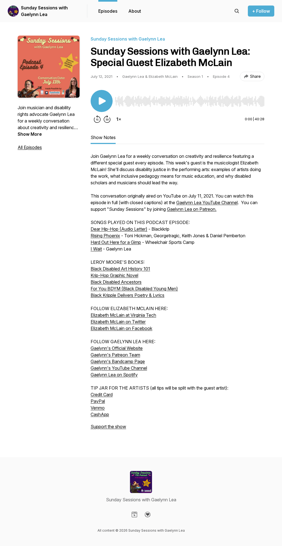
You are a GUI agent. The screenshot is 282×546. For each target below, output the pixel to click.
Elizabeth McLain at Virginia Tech (123, 315)
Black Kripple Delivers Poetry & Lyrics (127, 295)
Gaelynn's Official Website (117, 348)
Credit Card (102, 394)
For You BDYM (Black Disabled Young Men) (134, 288)
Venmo (98, 408)
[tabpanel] (177, 294)
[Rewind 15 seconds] (97, 119)
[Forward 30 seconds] (107, 119)
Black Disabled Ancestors (116, 282)
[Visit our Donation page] (147, 514)
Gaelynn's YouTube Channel (119, 368)
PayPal (98, 401)
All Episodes (30, 147)
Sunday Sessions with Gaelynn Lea (44, 11)
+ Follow (261, 11)
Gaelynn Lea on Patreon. (191, 209)
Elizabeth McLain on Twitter (118, 321)
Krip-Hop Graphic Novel (114, 275)
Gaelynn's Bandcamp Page (118, 361)
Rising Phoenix (105, 235)
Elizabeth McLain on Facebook (121, 328)
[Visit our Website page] (134, 514)
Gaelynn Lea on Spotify (114, 374)
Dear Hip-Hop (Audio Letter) (119, 229)
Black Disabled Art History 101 (120, 268)
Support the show (108, 426)
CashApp (100, 414)
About (134, 11)
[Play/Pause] (102, 101)
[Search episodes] (237, 11)
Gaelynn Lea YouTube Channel (207, 202)
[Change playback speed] (118, 119)
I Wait (96, 249)
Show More (30, 134)
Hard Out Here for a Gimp (116, 242)
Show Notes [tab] (103, 137)
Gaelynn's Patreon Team (115, 355)
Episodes (107, 11)
